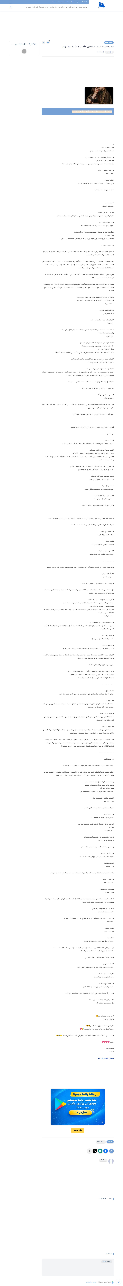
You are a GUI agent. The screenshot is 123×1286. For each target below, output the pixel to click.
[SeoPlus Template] (113, 1282)
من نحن (73, 2)
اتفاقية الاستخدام (82, 2)
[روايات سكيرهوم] (101, 5)
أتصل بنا (54, 2)
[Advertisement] (61, 27)
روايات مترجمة (44, 7)
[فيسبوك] (10, 2)
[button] (105, 1151)
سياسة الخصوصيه (64, 2)
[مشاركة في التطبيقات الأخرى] (89, 1151)
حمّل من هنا (78, 1130)
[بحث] (10, 7)
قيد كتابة (35, 7)
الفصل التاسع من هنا (106, 1058)
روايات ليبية (53, 7)
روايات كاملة (83, 7)
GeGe (107, 52)
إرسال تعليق (106, 1261)
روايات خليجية (63, 7)
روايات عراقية (73, 7)
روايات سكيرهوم (91, 1282)
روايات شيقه (108, 42)
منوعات (28, 7)
